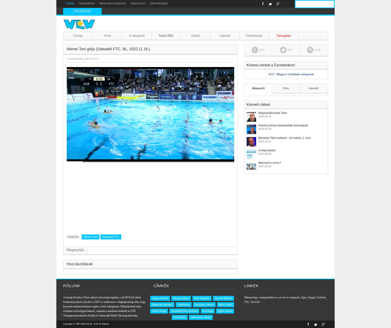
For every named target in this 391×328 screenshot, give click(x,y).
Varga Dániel (181, 298)
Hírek (107, 35)
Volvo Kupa (159, 311)
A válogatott (137, 35)
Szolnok (321, 297)
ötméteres (184, 304)
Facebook (263, 4)
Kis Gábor (180, 317)
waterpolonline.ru (268, 297)
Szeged (311, 297)
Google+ (278, 4)
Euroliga (208, 311)
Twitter (270, 4)
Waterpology (250, 297)
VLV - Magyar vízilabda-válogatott (291, 74)
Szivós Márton (223, 298)
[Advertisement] (150, 196)
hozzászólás (75, 58)
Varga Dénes (160, 298)
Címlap (69, 3)
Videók (195, 35)
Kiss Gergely (202, 298)
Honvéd (255, 302)
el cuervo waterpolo (289, 297)
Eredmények (254, 35)
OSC (247, 302)
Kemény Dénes (204, 304)
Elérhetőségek (159, 3)
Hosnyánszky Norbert (184, 311)
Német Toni (90, 237)
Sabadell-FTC (110, 237)
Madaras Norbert (162, 304)
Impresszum (138, 3)
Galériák (224, 35)
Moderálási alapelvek (113, 3)
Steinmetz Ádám (201, 317)
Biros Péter (225, 304)
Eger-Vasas (225, 311)
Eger (303, 297)
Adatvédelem (87, 3)
